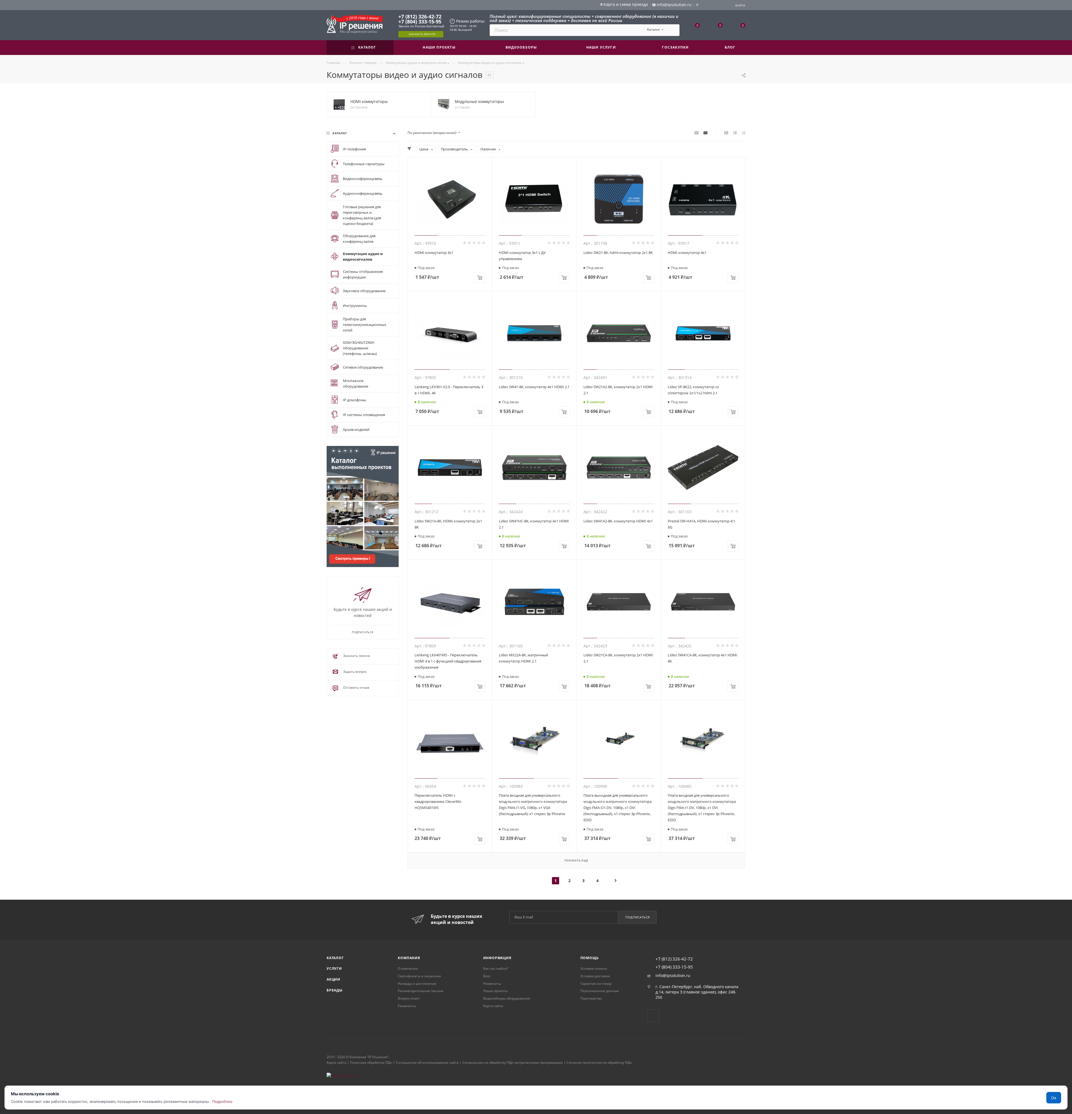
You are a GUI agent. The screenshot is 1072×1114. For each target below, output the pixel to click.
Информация (497, 957)
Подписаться (637, 917)
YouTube (653, 1016)
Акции (333, 979)
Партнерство (591, 998)
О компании (408, 968)
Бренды (335, 990)
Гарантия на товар (595, 983)
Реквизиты (407, 1005)
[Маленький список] (696, 133)
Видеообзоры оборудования (506, 998)
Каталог (335, 957)
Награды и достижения (417, 983)
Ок (1053, 1097)
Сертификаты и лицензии (419, 976)
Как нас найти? (495, 968)
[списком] (735, 133)
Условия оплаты (593, 968)
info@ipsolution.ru (672, 975)
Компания (409, 957)
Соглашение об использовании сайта (427, 1062)
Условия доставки (595, 976)
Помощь (589, 957)
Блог (486, 976)
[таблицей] (743, 133)
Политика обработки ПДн (371, 1062)
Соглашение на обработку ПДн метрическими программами (512, 1062)
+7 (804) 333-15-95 (419, 21)
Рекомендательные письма (420, 990)
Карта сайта (493, 1005)
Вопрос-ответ (409, 998)
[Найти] (672, 30)
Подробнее (222, 1101)
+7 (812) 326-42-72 (419, 16)
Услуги (334, 968)
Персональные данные (599, 990)
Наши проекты (495, 990)
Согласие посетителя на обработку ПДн (599, 1062)
